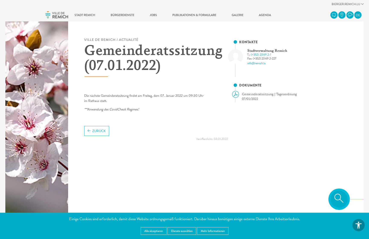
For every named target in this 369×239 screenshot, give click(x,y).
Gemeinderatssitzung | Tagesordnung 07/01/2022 (269, 97)
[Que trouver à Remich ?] (342, 15)
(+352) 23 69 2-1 (261, 54)
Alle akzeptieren (153, 231)
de (358, 15)
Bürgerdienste (122, 15)
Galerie (237, 15)
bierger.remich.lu (346, 5)
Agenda (265, 15)
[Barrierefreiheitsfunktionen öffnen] (358, 225)
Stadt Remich (85, 15)
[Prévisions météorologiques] (350, 15)
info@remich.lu (256, 63)
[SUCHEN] (339, 199)
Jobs (153, 15)
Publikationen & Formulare (194, 15)
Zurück (99, 131)
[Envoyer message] (334, 15)
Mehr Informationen (213, 231)
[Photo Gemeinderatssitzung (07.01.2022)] (239, 56)
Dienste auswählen (182, 231)
